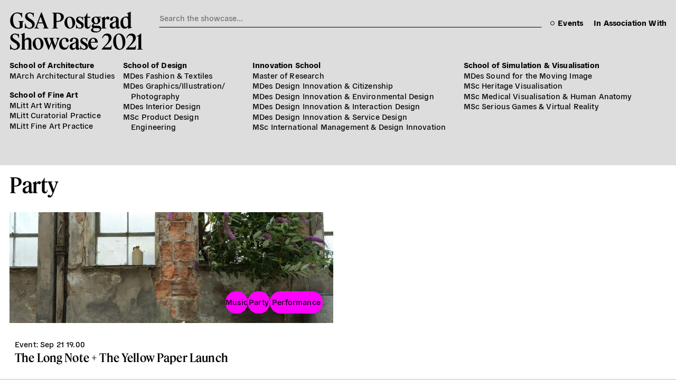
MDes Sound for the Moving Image (528, 75)
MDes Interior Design (162, 106)
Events (570, 22)
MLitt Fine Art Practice (51, 125)
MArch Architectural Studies (62, 75)
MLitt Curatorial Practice (55, 115)
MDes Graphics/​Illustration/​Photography (174, 90)
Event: (26, 344)
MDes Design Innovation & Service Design (329, 116)
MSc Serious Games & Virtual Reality (531, 106)
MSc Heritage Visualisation (513, 85)
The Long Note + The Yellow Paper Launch (121, 357)
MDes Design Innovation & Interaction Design (336, 106)
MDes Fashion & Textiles (167, 75)
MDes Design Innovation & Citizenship (322, 85)
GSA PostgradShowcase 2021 (76, 30)
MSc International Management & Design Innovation (349, 126)
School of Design (155, 65)
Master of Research (288, 75)
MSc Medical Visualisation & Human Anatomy (548, 96)
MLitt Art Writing (41, 105)
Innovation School (286, 65)
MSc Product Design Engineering (161, 121)
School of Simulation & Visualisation (531, 65)
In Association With (630, 22)
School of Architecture (52, 65)
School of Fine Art (44, 94)
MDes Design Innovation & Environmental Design (343, 96)
